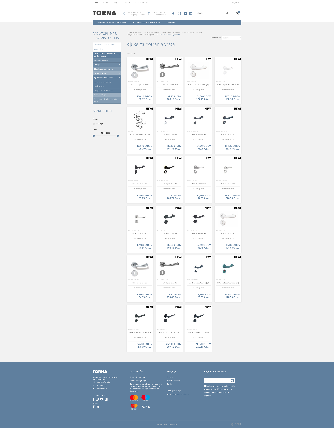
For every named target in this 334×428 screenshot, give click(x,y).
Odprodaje (170, 22)
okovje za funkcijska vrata (103, 90)
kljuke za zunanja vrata (102, 82)
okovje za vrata (100, 73)
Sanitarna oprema (101, 60)
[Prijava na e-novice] (232, 380)
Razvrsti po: (216, 38)
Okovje (97, 64)
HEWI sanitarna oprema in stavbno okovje (104, 55)
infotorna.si (102, 388)
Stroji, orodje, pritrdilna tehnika (111, 22)
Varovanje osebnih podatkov (178, 394)
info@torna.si (161, 14)
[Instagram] (98, 400)
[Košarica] (237, 13)
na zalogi (99, 123)
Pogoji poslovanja (174, 391)
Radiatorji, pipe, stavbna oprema (146, 22)
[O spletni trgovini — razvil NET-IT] (236, 424)
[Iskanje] (227, 13)
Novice (105, 2)
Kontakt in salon (141, 2)
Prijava (235, 2)
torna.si (129, 32)
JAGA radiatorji (99, 49)
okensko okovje (100, 95)
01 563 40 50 (160, 12)
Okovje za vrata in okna (103, 69)
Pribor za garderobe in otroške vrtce (105, 100)
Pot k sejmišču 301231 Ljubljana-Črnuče (101, 380)
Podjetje (117, 2)
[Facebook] (94, 400)
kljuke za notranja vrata (103, 77)
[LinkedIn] (107, 400)
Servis (127, 2)
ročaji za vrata (99, 86)
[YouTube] (102, 400)
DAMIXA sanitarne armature (104, 44)
